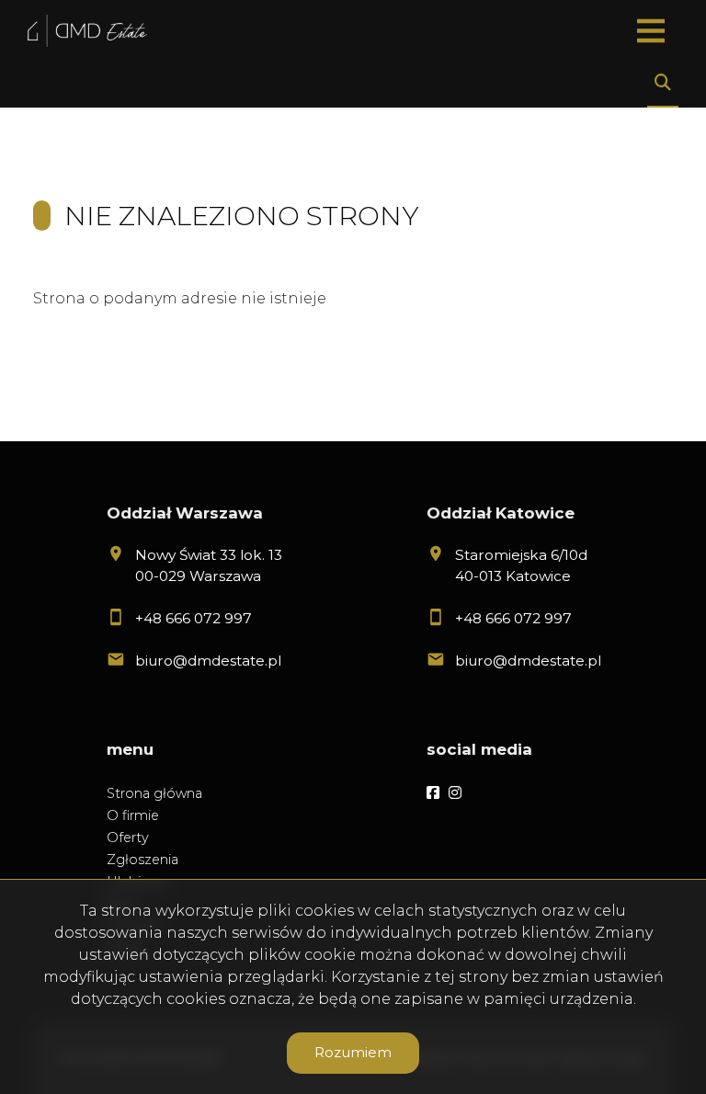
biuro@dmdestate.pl (208, 660)
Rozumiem (353, 1052)
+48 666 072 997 (193, 618)
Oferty (128, 837)
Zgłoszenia (142, 859)
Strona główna (154, 793)
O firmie (133, 815)
